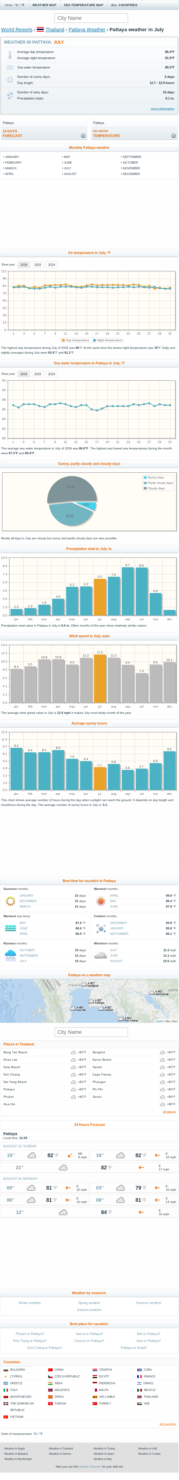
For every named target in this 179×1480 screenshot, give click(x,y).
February (13, 162)
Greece (16, 1383)
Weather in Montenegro (18, 1459)
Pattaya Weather (87, 29)
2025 (37, 265)
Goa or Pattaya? (149, 1341)
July (67, 168)
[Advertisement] (89, 214)
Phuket (8, 1096)
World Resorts (16, 29)
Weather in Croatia (149, 1453)
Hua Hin (9, 1104)
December (131, 174)
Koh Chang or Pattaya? (44, 1348)
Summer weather (148, 1303)
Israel (148, 1383)
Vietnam (16, 1416)
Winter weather (30, 1303)
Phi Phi (98, 1089)
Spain (59, 1396)
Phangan (99, 1082)
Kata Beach (11, 1067)
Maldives (62, 1390)
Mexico (150, 1390)
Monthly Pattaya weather (89, 147)
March (10, 168)
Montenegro (20, 1396)
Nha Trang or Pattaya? (30, 1341)
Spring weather (89, 1303)
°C (16, 5)
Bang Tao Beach (15, 1052)
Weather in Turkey (104, 1448)
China (59, 1369)
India (59, 1383)
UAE (147, 1403)
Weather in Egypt (14, 1448)
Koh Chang (11, 1074)
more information (162, 108)
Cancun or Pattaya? (89, 1341)
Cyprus (16, 1376)
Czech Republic (67, 1376)
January (12, 157)
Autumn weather (89, 1310)
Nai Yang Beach (15, 1082)
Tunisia (60, 1403)
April (9, 174)
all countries (168, 1424)
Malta (104, 1390)
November (131, 168)
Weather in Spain (104, 1453)
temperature (106, 134)
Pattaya (9, 1089)
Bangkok (99, 1052)
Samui (97, 1096)
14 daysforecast (12, 133)
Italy (14, 1390)
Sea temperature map (83, 5)
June (68, 162)
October (130, 162)
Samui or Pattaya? (89, 1334)
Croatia (105, 1369)
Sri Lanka (107, 1396)
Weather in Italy (103, 1459)
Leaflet (159, 1021)
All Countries (124, 5)
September (132, 157)
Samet (97, 1067)
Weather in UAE (147, 1448)
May (67, 157)
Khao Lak (10, 1059)
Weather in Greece (60, 1453)
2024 (51, 265)
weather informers (90, 1466)
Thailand (55, 29)
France (150, 1376)
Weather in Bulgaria (16, 1453)
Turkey (105, 1403)
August (70, 174)
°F (23, 5)
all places (169, 1111)
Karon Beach (102, 1059)
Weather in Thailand (61, 1448)
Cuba (148, 1369)
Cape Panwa (102, 1074)
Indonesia (107, 1383)
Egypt (104, 1376)
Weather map (44, 5)
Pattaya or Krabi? (134, 1348)
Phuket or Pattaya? (30, 1334)
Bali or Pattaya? (148, 1334)
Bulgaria (17, 1369)
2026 (23, 265)
